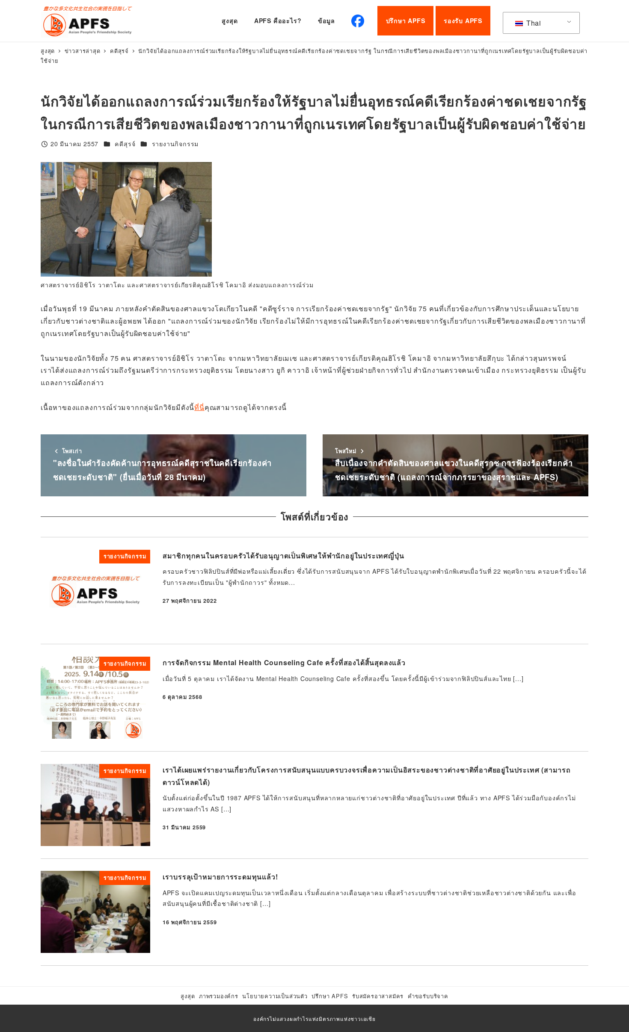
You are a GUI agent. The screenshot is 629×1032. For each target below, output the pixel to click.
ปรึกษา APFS (330, 996)
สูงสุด (188, 996)
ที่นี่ (199, 407)
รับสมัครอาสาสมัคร (378, 996)
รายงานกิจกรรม (175, 143)
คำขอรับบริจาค (428, 996)
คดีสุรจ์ (125, 143)
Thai (532, 23)
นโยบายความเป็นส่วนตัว (274, 996)
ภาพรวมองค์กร (218, 996)
